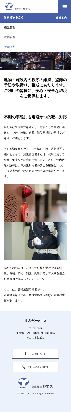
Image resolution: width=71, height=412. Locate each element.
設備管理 (9, 37)
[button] (64, 6)
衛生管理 (9, 27)
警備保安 (9, 47)
